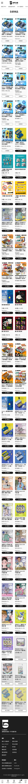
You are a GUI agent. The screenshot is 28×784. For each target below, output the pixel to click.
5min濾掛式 (20, 6)
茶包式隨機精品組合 (7, 763)
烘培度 (13, 746)
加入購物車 (20, 150)
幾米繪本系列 (11, 6)
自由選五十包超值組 (7, 768)
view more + (4, 38)
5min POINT (5, 744)
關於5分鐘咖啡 (5, 741)
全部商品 (14, 752)
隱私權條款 (4, 752)
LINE (15, 763)
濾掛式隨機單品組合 (7, 765)
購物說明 (4, 749)
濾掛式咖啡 (15, 741)
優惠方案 (4, 746)
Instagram (17, 768)
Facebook (16, 765)
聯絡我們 (4, 755)
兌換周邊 (14, 749)
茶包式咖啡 (15, 744)
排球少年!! (3, 6)
